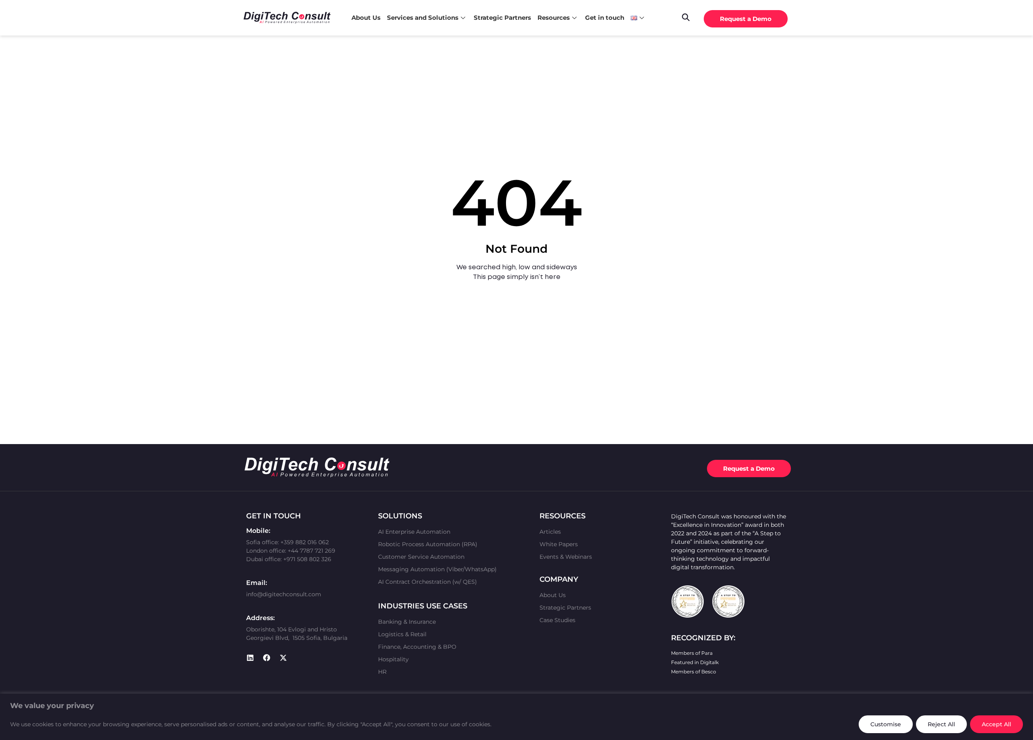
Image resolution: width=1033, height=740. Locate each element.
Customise (885, 724)
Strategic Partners (502, 17)
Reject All (941, 724)
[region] (516, 717)
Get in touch (604, 17)
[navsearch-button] (686, 16)
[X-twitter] (283, 657)
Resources (553, 17)
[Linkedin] (250, 657)
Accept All (996, 724)
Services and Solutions (422, 17)
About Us (366, 17)
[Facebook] (266, 657)
